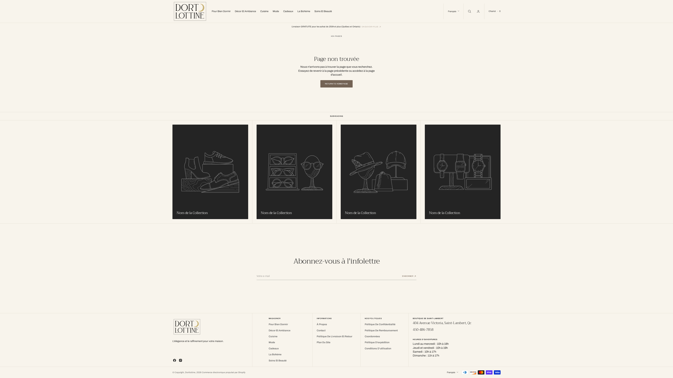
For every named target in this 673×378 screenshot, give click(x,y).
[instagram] (180, 360)
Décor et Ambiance (245, 11)
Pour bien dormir (221, 11)
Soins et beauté (323, 11)
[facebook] (174, 360)
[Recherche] (469, 11)
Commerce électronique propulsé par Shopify (223, 372)
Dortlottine (190, 372)
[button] (478, 11)
